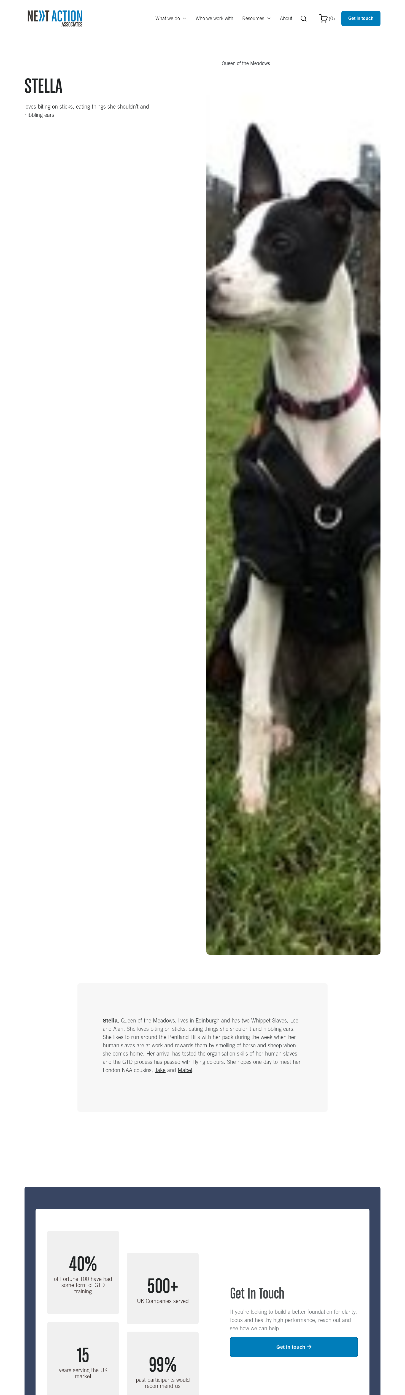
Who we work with (214, 18)
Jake (160, 1070)
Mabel (185, 1070)
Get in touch (361, 18)
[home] (55, 18)
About (286, 18)
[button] (171, 18)
